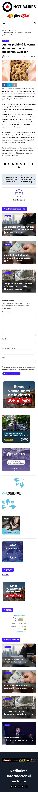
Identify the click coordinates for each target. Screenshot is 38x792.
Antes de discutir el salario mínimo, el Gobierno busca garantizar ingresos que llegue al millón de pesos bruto (18, 259)
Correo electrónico (9, 348)
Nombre (5, 339)
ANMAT (32, 57)
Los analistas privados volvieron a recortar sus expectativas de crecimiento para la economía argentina (19, 231)
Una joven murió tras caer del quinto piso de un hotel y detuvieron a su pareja (18, 286)
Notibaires (20, 200)
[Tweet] (9, 85)
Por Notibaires (10, 57)
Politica (7, 725)
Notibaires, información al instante (19, 775)
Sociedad (5, 40)
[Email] (14, 85)
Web (3, 358)
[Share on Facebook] (4, 85)
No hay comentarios (22, 57)
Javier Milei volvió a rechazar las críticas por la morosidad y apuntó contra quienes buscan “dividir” (15, 741)
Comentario (6, 312)
